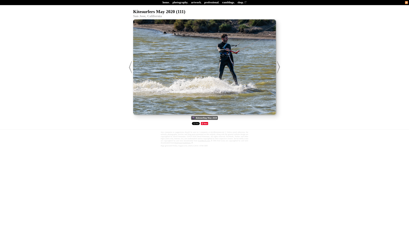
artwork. (196, 2)
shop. (241, 2)
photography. (180, 2)
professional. (211, 2)
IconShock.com (204, 141)
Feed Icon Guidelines (182, 143)
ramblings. (228, 2)
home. (166, 2)
